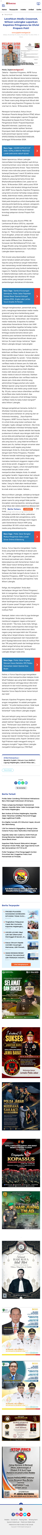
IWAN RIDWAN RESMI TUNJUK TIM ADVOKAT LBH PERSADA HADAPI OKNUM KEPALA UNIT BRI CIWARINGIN (14, 955)
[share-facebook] (15, 782)
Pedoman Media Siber (28, 1522)
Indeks (23, 10)
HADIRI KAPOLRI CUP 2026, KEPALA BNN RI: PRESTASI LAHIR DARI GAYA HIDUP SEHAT (17, 151)
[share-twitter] (19, 782)
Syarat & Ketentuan (13, 1522)
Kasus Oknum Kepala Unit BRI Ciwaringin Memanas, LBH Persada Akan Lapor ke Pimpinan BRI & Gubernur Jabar (15, 945)
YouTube (30, 1517)
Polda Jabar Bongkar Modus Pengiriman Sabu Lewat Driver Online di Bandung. (17, 537)
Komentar (22, 788)
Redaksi (6, 1519)
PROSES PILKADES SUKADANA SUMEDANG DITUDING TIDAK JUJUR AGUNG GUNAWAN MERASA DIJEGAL (15, 914)
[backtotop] (21, 1505)
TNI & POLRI (8, 770)
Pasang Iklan (23, 1519)
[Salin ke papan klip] (26, 782)
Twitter (26, 1517)
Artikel (31, 10)
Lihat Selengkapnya (20, 964)
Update (29, 509)
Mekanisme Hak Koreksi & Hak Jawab (21, 1524)
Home (4, 10)
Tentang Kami (33, 1519)
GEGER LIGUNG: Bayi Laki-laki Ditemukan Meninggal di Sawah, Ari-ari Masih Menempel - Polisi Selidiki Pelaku (15, 934)
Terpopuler (13, 10)
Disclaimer (14, 1519)
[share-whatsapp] (22, 782)
